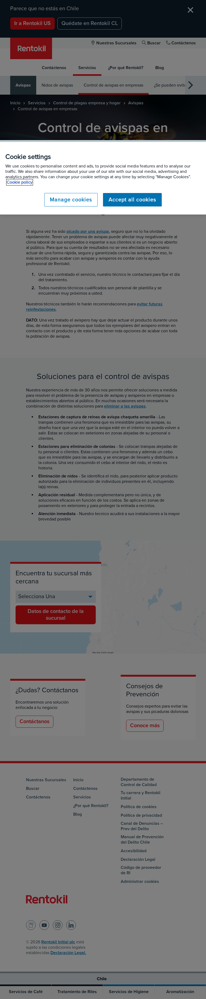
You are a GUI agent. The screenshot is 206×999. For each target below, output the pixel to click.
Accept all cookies (132, 200)
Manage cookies (71, 200)
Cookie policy (19, 182)
